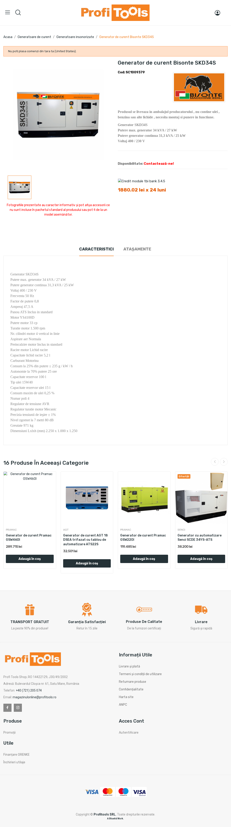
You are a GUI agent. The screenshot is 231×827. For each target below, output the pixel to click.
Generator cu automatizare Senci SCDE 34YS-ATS (200, 538)
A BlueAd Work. (115, 818)
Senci (181, 529)
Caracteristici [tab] (96, 249)
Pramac (11, 529)
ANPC (123, 705)
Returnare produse (132, 682)
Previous (215, 462)
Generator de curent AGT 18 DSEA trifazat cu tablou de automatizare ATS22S (85, 540)
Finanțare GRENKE (16, 755)
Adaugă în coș (29, 559)
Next (224, 462)
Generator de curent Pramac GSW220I (143, 538)
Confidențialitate (131, 689)
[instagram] (18, 708)
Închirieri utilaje (14, 762)
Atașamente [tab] (137, 249)
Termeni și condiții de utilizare (140, 674)
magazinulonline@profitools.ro (34, 697)
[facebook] (7, 708)
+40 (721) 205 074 (29, 690)
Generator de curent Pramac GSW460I (28, 538)
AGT (66, 529)
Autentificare (129, 733)
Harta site (126, 697)
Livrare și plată (129, 666)
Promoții (9, 733)
